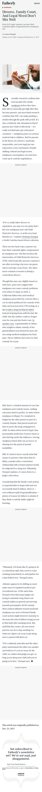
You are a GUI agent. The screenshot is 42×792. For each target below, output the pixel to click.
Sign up (21, 774)
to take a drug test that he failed (20, 309)
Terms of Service (29, 768)
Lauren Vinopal (10, 34)
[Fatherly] (8, 3)
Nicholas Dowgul (30, 236)
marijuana (15, 105)
